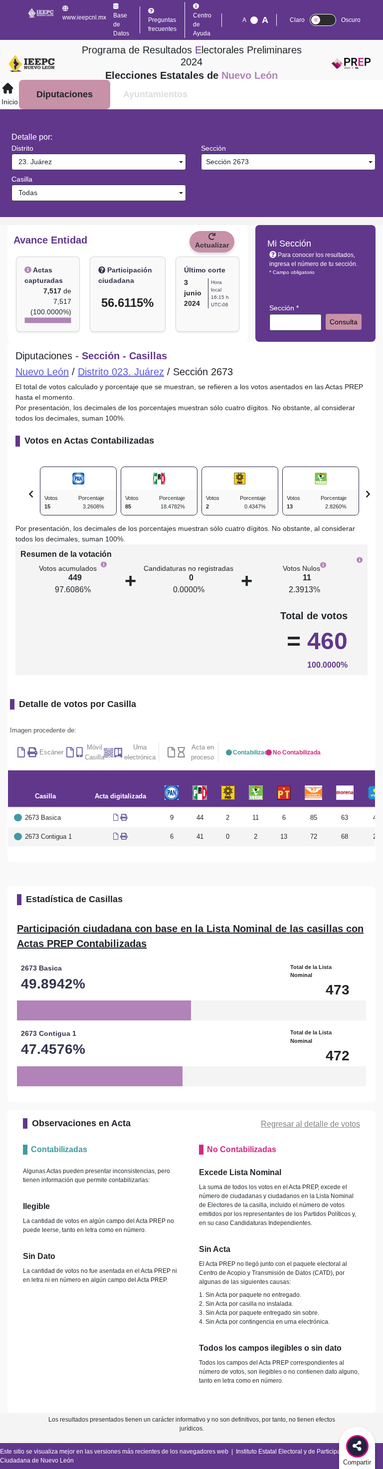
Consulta (344, 322)
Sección (213, 148)
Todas (25, 193)
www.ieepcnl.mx (84, 17)
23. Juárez (33, 162)
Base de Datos (121, 24)
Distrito (22, 148)
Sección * (284, 308)
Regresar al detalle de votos (310, 1124)
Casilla (21, 179)
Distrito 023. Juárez (121, 371)
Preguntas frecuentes (162, 24)
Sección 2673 (226, 162)
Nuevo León (42, 371)
